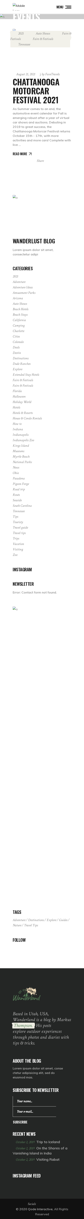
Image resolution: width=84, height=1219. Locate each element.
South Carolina (22, 505)
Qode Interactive (40, 1209)
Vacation (18, 544)
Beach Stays (20, 314)
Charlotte (18, 331)
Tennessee (24, 44)
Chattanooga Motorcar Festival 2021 (36, 91)
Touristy (18, 522)
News (16, 467)
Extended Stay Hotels (26, 374)
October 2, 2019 (25, 1142)
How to (17, 424)
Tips (15, 516)
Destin (17, 353)
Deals (16, 347)
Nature (17, 925)
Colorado (18, 342)
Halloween (19, 396)
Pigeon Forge (21, 484)
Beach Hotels (20, 309)
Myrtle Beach (21, 456)
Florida (17, 391)
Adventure (19, 282)
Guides (63, 920)
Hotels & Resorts (23, 413)
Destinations (21, 358)
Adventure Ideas (23, 287)
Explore (17, 369)
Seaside (17, 500)
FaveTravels (51, 74)
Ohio (16, 473)
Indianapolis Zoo (23, 440)
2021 (21, 33)
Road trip (19, 489)
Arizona (18, 298)
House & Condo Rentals (27, 418)
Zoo (15, 555)
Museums (18, 451)
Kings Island (21, 445)
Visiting (18, 549)
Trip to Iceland (48, 1142)
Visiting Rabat (48, 1159)
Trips (16, 538)
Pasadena (19, 478)
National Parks (22, 462)
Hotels (16, 407)
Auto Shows (43, 33)
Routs (16, 495)
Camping (19, 325)
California (19, 320)
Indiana (18, 429)
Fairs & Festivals (43, 39)
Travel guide (20, 527)
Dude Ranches (21, 363)
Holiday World (22, 402)
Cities (16, 336)
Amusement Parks (24, 293)
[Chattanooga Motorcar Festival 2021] (42, 48)
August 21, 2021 (25, 74)
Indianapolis (21, 434)
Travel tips (19, 533)
